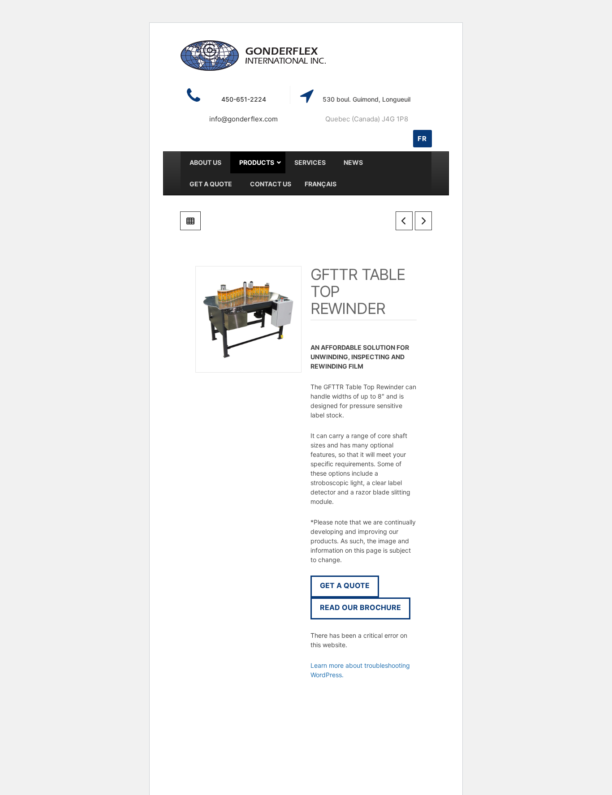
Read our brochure (360, 607)
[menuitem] (320, 184)
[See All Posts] (190, 220)
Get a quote (345, 585)
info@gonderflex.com (243, 119)
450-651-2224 (243, 99)
